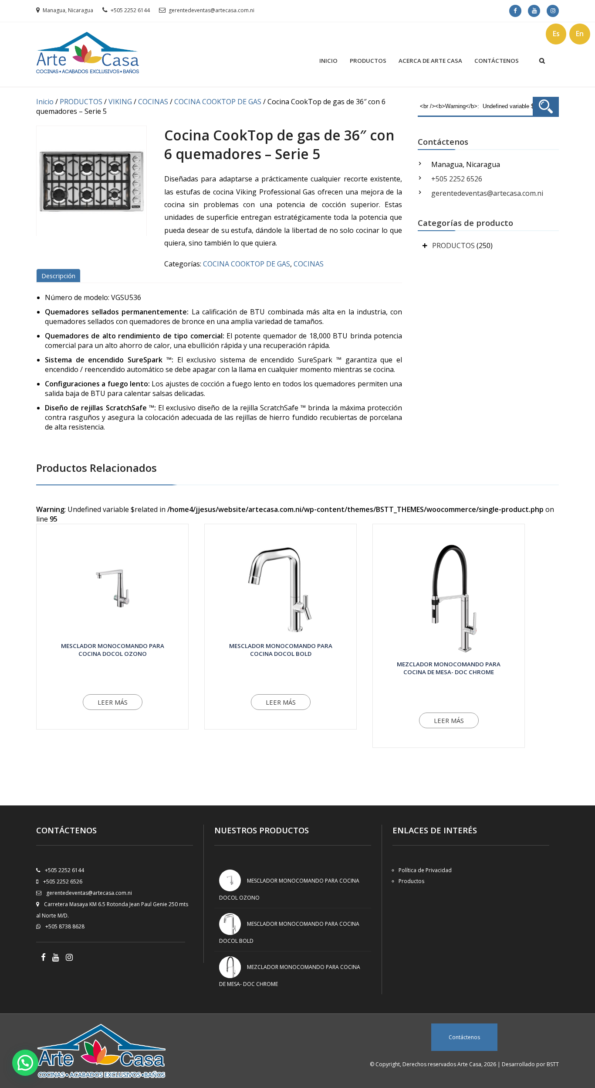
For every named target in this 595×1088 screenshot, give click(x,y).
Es (556, 33)
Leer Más (113, 702)
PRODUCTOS (81, 101)
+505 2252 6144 (130, 10)
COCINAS (153, 101)
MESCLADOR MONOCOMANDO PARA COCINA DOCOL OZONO (112, 650)
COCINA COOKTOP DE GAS (217, 101)
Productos (368, 61)
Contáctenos (496, 61)
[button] (25, 1063)
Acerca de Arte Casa (430, 61)
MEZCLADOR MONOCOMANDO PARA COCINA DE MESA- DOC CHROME (448, 668)
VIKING (120, 101)
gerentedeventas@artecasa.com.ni (211, 10)
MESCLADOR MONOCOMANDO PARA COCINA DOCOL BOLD (280, 650)
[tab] (60, 276)
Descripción (58, 275)
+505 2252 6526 (456, 179)
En (580, 33)
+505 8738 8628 (65, 926)
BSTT (553, 1064)
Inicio (328, 61)
